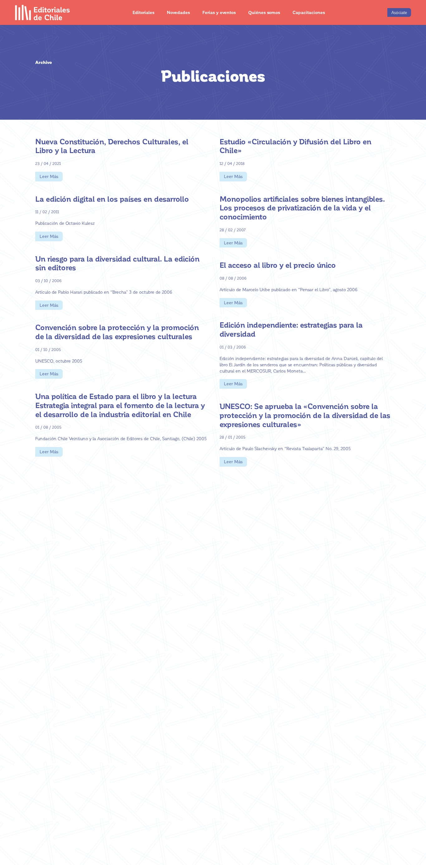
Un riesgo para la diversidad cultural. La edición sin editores (117, 263)
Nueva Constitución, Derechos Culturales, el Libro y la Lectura (111, 146)
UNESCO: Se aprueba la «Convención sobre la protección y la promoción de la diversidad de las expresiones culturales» (305, 415)
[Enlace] (42, 12)
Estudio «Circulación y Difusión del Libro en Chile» (295, 146)
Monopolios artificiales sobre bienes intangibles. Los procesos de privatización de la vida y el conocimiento (302, 207)
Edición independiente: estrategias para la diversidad (291, 329)
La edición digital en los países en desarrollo (112, 198)
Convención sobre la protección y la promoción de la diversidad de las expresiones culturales (117, 332)
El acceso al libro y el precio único (278, 264)
